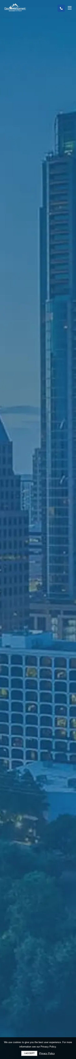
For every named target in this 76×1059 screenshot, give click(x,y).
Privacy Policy (47, 1053)
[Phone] (61, 8)
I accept (29, 1053)
